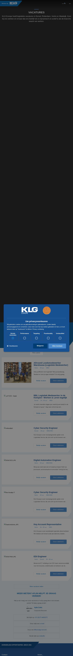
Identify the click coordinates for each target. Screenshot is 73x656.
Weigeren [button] (40, 346)
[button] (12, 346)
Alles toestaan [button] (57, 346)
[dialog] (36, 328)
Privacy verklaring (38, 329)
